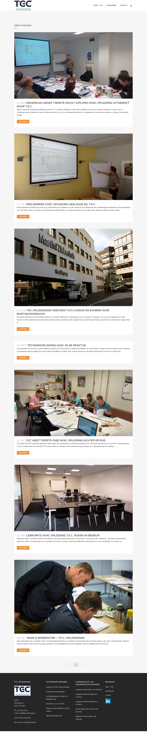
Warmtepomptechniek (54, 716)
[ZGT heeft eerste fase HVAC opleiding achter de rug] (73, 403)
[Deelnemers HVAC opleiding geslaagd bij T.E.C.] (73, 167)
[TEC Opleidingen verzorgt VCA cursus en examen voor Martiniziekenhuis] (73, 267)
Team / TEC (109, 687)
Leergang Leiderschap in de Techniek (89, 689)
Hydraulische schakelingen (55, 692)
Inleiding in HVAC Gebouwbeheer (58, 687)
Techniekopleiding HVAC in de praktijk (56, 345)
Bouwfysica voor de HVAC (55, 704)
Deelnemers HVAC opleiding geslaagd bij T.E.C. (61, 204)
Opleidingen (109, 691)
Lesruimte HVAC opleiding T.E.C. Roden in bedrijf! (63, 535)
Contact (108, 695)
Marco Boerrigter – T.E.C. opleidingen (56, 637)
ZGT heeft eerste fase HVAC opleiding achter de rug (66, 440)
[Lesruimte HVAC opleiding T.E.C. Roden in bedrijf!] (73, 498)
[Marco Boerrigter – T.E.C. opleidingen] (73, 597)
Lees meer (23, 121)
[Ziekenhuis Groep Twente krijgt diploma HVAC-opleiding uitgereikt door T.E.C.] (73, 65)
